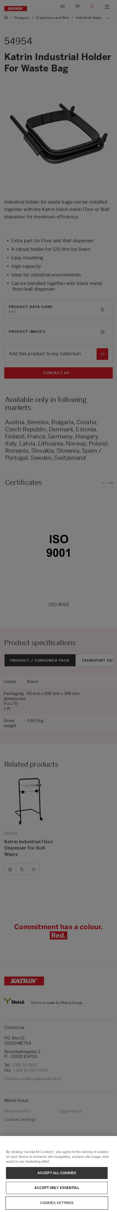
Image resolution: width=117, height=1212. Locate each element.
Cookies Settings (57, 1203)
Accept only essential (56, 1188)
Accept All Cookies (56, 1173)
